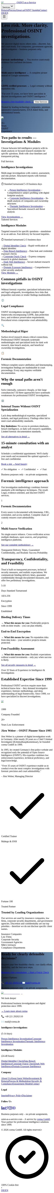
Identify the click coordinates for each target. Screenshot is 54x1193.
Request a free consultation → (15, 972)
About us (20, 10)
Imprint (4, 1095)
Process (12, 10)
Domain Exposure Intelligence (18, 267)
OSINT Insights (32, 10)
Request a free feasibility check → (17, 101)
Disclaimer (27, 1095)
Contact (43, 10)
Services (6, 7)
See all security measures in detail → (18, 665)
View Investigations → (12, 217)
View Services (41, 102)
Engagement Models (22, 1084)
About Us (5, 1078)
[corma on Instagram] (10, 1109)
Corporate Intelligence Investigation (26, 198)
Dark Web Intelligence (14, 262)
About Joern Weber (19, 1078)
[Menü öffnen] (4, 16)
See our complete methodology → (17, 545)
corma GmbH (43, 1119)
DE (2, 13)
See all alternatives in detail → (15, 436)
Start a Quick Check (39, 972)
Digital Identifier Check (15, 245)
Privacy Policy (15, 1095)
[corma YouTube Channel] (14, 1109)
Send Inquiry (21, 464)
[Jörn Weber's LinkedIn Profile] (3, 1109)
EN (6, 13)
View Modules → (9, 272)
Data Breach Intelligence (15, 251)
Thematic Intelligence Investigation (26, 206)
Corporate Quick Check (15, 256)
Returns (5, 10)
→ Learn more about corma (14, 1011)
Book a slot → (8, 464)
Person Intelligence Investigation (25, 190)
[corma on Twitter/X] (6, 1109)
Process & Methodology (20, 1081)
